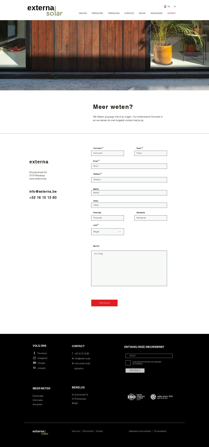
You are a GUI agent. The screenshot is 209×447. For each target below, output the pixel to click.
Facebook (42, 353)
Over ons (76, 431)
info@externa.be (82, 358)
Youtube (41, 363)
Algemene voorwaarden (140, 431)
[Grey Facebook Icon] (34, 353)
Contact (99, 431)
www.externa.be (82, 363)
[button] (97, 13)
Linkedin (42, 368)
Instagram (43, 358)
